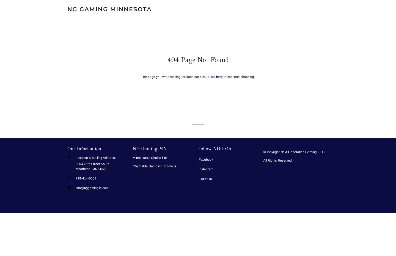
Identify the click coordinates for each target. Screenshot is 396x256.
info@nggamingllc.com (92, 188)
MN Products (257, 9)
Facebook (206, 159)
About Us (290, 9)
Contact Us (221, 9)
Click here (215, 77)
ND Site (167, 9)
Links (317, 9)
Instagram (206, 169)
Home (192, 9)
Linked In (205, 179)
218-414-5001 (86, 178)
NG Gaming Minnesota (109, 9)
